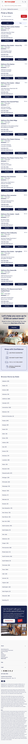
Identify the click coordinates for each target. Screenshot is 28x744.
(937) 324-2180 (4, 260)
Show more (3, 658)
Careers (2, 653)
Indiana (5, 442)
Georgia (5, 425)
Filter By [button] (25, 19)
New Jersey (6, 512)
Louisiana (5, 460)
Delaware (5, 411)
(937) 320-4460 (5, 301)
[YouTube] (6, 671)
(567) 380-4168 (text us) (7, 187)
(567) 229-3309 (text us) (7, 112)
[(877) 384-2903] (22, 1)
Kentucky (5, 455)
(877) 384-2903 (4, 673)
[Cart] (25, 1)
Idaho (4, 433)
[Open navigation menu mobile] (2, 1)
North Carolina (7, 525)
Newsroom (3, 656)
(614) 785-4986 (4, 167)
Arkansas (5, 394)
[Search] (2, 5)
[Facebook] (4, 671)
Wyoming (5, 600)
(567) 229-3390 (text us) (7, 75)
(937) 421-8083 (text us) (7, 262)
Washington (6, 587)
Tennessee (6, 565)
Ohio (4, 534)
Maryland (5, 468)
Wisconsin (6, 595)
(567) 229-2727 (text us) (6, 37)
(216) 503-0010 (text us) (7, 93)
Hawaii (4, 429)
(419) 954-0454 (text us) (7, 56)
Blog (2, 652)
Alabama (5, 381)
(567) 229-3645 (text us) (7, 168)
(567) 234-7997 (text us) (7, 131)
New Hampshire (7, 508)
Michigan (5, 477)
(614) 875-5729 (4, 54)
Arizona (5, 390)
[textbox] (15, 5)
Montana (5, 495)
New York (6, 521)
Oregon (5, 543)
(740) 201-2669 (4, 185)
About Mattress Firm (5, 649)
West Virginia (6, 591)
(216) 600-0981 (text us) (7, 225)
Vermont (5, 578)
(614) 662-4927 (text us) (7, 243)
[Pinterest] (10, 671)
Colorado (5, 403)
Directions (7, 40)
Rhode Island (6, 552)
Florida (5, 420)
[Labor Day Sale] (14, 344)
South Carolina (7, 556)
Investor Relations (4, 657)
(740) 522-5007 (4, 223)
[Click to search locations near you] (2, 16)
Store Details (21, 40)
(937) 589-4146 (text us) (7, 303)
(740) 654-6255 (5, 204)
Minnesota (6, 482)
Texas (5, 569)
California (6, 398)
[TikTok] (12, 671)
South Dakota (6, 560)
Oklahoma (5, 538)
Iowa (4, 447)
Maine (4, 464)
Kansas (5, 451)
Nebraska (5, 499)
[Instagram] (8, 671)
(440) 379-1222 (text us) (6, 206)
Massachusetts (7, 473)
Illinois (5, 438)
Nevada (5, 503)
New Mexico (6, 517)
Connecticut (6, 407)
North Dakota (6, 530)
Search (24, 16)
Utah (4, 573)
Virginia (5, 582)
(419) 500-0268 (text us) (7, 150)
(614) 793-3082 (4, 110)
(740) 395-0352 (5, 241)
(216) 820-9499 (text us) (7, 281)
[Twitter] (2, 671)
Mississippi (6, 486)
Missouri (5, 490)
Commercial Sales (4, 651)
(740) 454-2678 (4, 279)
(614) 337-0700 (4, 73)
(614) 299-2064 (4, 35)
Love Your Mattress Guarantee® (7, 650)
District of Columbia (8, 416)
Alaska (4, 385)
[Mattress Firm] (10, 2)
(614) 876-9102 (4, 92)
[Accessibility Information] (3, 681)
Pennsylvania (6, 547)
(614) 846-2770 (4, 148)
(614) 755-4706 (4, 129)
